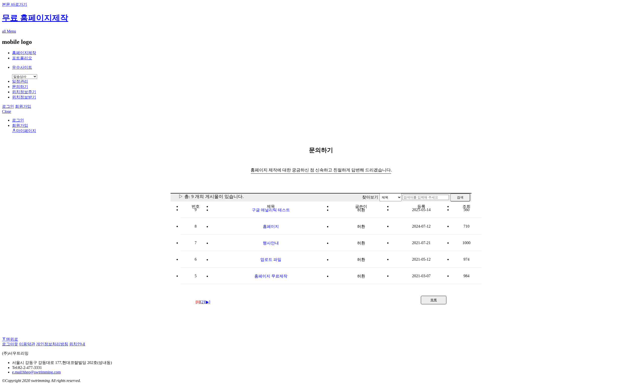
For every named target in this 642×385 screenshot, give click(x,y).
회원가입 (23, 106)
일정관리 (20, 81)
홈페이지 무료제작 (270, 276)
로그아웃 (10, 344)
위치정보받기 (24, 97)
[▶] (207, 302)
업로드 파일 (270, 259)
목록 (433, 300)
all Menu (9, 31)
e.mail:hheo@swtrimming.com (36, 372)
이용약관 (27, 344)
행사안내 (271, 243)
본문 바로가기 (14, 4)
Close (6, 111)
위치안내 (77, 344)
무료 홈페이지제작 (35, 17)
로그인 (8, 106)
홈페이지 (271, 226)
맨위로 (12, 339)
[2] (202, 302)
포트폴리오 (22, 58)
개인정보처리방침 (52, 344)
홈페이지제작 (24, 53)
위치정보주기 (24, 92)
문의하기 (20, 86)
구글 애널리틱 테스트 (271, 210)
